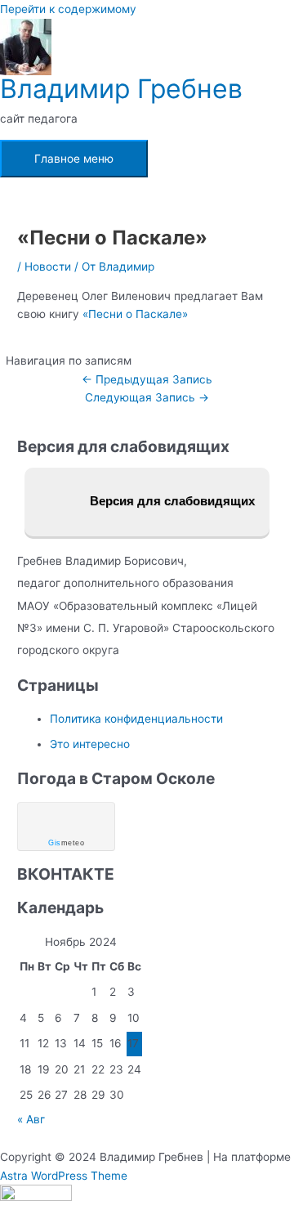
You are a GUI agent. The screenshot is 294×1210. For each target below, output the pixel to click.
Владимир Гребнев (121, 89)
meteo (66, 843)
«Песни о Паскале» (135, 313)
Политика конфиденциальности (136, 718)
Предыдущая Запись (147, 379)
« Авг (31, 1119)
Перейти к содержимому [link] (68, 9)
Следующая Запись (147, 397)
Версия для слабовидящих (171, 501)
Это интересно (90, 744)
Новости (47, 266)
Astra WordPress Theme (63, 1175)
